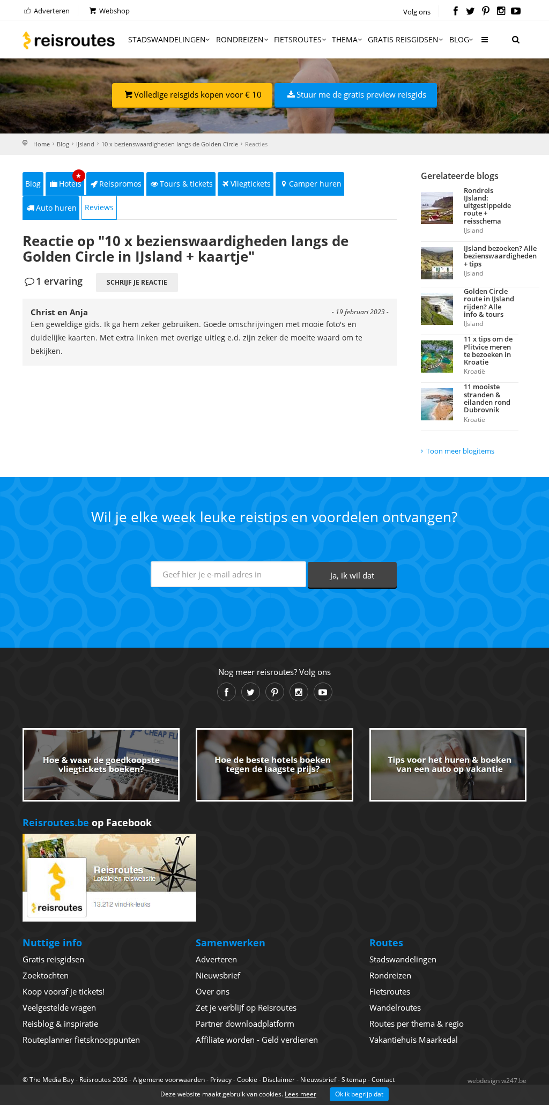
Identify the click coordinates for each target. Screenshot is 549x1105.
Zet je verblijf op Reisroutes (246, 1007)
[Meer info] (484, 43)
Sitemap (354, 1079)
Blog (459, 39)
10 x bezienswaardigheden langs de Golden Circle (169, 144)
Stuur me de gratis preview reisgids (361, 94)
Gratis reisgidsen (403, 39)
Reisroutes (69, 40)
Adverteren (51, 11)
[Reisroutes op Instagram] (501, 12)
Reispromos (120, 184)
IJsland (85, 144)
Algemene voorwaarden (169, 1079)
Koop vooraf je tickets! (64, 991)
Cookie (247, 1079)
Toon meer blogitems (460, 451)
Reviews (99, 207)
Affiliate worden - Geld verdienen (257, 1039)
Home (41, 144)
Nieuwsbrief (218, 975)
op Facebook (87, 822)
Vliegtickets (251, 184)
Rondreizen (240, 39)
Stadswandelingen (167, 39)
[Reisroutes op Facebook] (455, 12)
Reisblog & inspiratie (60, 1023)
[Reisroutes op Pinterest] (485, 12)
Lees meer (300, 1094)
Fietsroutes (298, 39)
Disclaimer (279, 1079)
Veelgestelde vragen (59, 1007)
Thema (345, 39)
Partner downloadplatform (245, 1023)
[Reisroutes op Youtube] (516, 12)
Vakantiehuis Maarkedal (413, 1039)
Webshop (114, 11)
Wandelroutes (395, 1007)
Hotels (70, 180)
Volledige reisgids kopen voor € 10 (198, 94)
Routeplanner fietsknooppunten (81, 1039)
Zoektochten (46, 975)
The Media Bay (51, 1079)
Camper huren (315, 184)
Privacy (221, 1079)
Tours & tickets (186, 184)
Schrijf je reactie (137, 282)
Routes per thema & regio (416, 1023)
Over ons (212, 991)
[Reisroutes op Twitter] (470, 12)
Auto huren (56, 208)
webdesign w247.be (497, 1080)
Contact (383, 1079)
